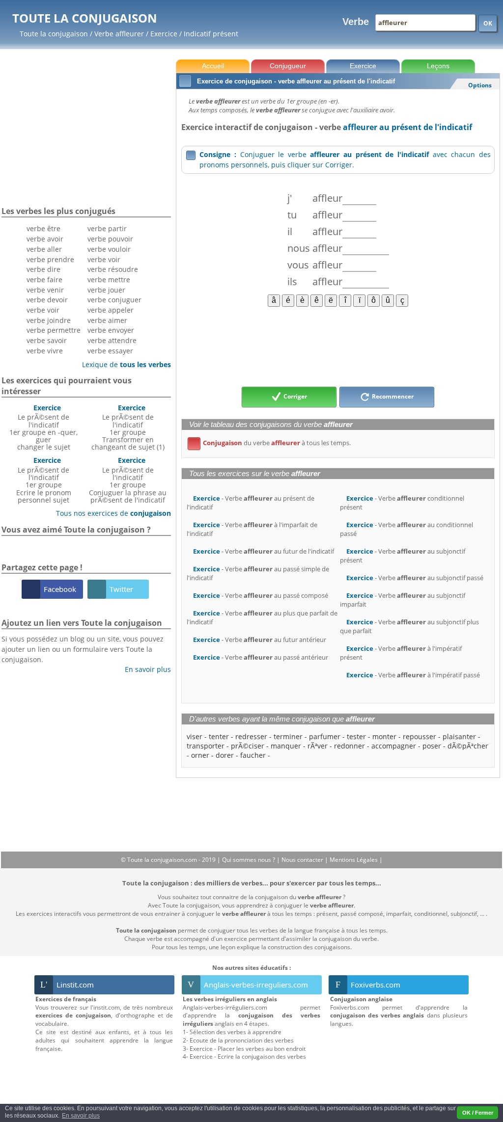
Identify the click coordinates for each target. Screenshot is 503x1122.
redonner (349, 745)
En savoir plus (144, 669)
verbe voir (43, 310)
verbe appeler (110, 310)
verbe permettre (54, 330)
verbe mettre (108, 279)
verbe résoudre (112, 269)
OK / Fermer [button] (477, 1113)
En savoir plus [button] (81, 1115)
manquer (286, 745)
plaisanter (459, 736)
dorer (225, 755)
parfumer (324, 736)
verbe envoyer (110, 330)
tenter (219, 736)
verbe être (43, 228)
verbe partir (107, 228)
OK (487, 23)
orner (200, 755)
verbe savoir (47, 340)
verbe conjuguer (114, 299)
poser (431, 745)
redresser (251, 736)
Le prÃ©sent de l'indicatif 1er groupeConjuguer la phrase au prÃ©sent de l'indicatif (128, 479)
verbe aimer (107, 320)
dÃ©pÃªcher (467, 745)
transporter (205, 745)
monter (384, 736)
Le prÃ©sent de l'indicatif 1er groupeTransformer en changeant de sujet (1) (128, 427)
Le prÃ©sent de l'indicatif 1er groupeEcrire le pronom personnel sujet (43, 479)
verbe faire (44, 279)
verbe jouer (106, 289)
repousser (419, 736)
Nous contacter (303, 859)
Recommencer (392, 396)
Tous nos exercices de (110, 513)
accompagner (393, 745)
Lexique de (123, 364)
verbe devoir (47, 299)
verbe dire (43, 269)
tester (356, 736)
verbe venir (45, 289)
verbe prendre (50, 259)
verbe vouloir (109, 249)
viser (194, 736)
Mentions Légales (354, 859)
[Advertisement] (338, 346)
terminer (288, 736)
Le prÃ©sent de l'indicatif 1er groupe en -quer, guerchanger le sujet (43, 427)
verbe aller (44, 249)
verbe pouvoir (110, 238)
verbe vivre (45, 350)
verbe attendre (112, 340)
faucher (253, 755)
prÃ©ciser (247, 745)
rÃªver (317, 745)
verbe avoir (45, 238)
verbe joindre (49, 320)
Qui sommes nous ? (249, 859)
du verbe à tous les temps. (271, 442)
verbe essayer (110, 350)
